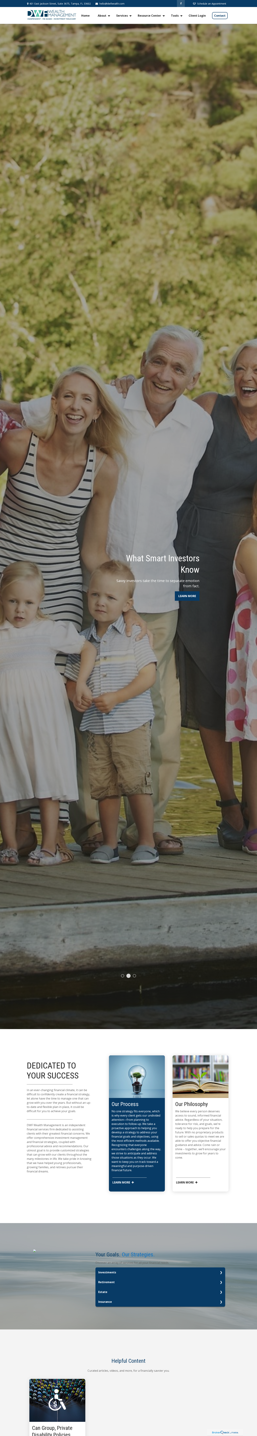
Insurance (105, 1302)
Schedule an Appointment (211, 3)
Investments (107, 1272)
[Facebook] (181, 3)
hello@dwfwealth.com (111, 3)
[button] (85, 15)
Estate (102, 1292)
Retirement (106, 1282)
